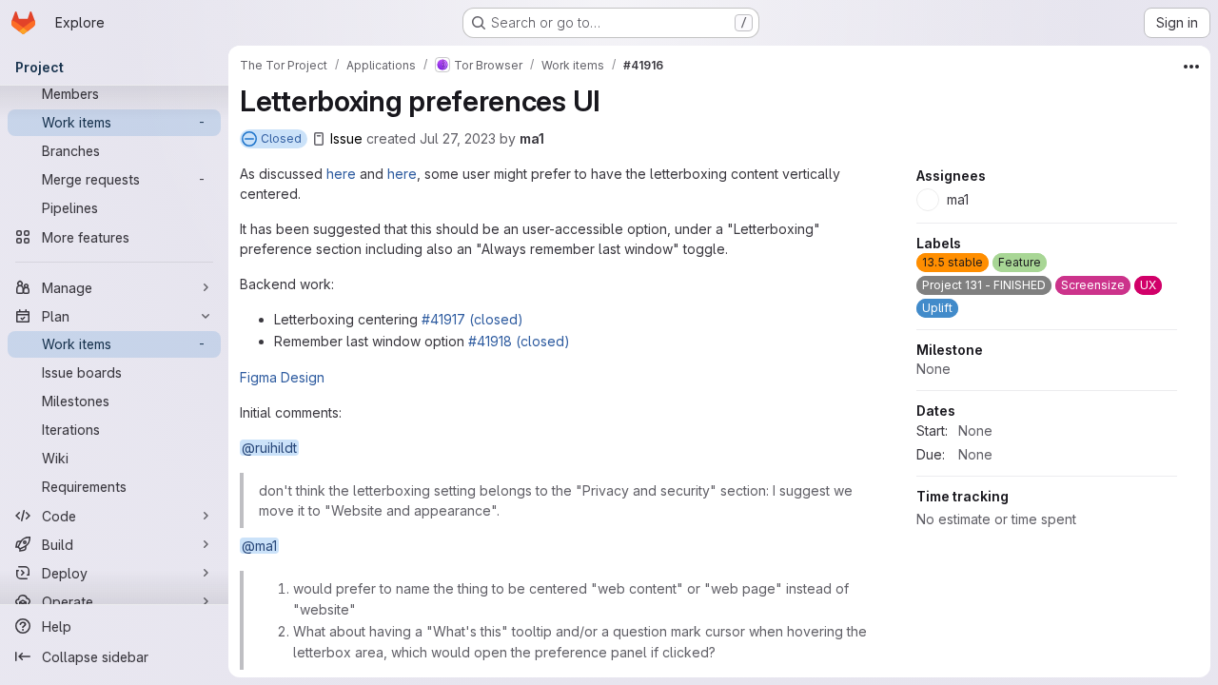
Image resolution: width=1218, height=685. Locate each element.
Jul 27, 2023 (458, 138)
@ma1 (259, 546)
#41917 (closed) (472, 319)
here (341, 174)
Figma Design (282, 377)
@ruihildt (269, 448)
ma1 (532, 138)
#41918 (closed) (519, 341)
